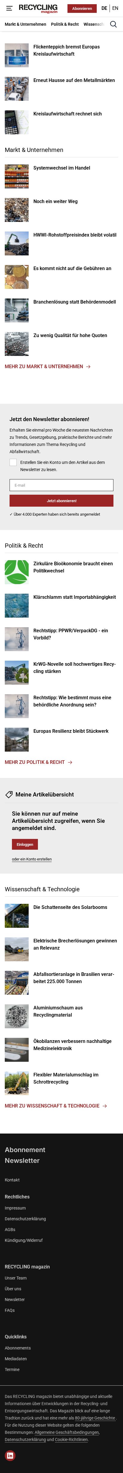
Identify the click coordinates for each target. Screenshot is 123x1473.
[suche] (113, 24)
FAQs (10, 1310)
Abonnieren (82, 8)
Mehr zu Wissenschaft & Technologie (52, 1106)
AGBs (10, 1229)
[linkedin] (10, 1455)
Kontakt (12, 1179)
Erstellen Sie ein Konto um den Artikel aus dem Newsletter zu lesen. (62, 466)
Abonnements (18, 1348)
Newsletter (22, 1160)
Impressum (15, 1208)
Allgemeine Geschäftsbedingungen (67, 1432)
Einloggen (25, 844)
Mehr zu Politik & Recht (35, 762)
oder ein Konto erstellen (32, 859)
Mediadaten (16, 1358)
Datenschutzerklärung (25, 1218)
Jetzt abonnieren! (61, 501)
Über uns (13, 1288)
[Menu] (9, 8)
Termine (12, 1369)
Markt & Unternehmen (34, 149)
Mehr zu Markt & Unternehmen (44, 366)
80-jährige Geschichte (95, 1418)
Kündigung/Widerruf (24, 1240)
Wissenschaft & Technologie (42, 889)
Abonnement (25, 1150)
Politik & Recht (24, 545)
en (115, 8)
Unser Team (16, 1278)
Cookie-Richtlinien (71, 1439)
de (104, 8)
